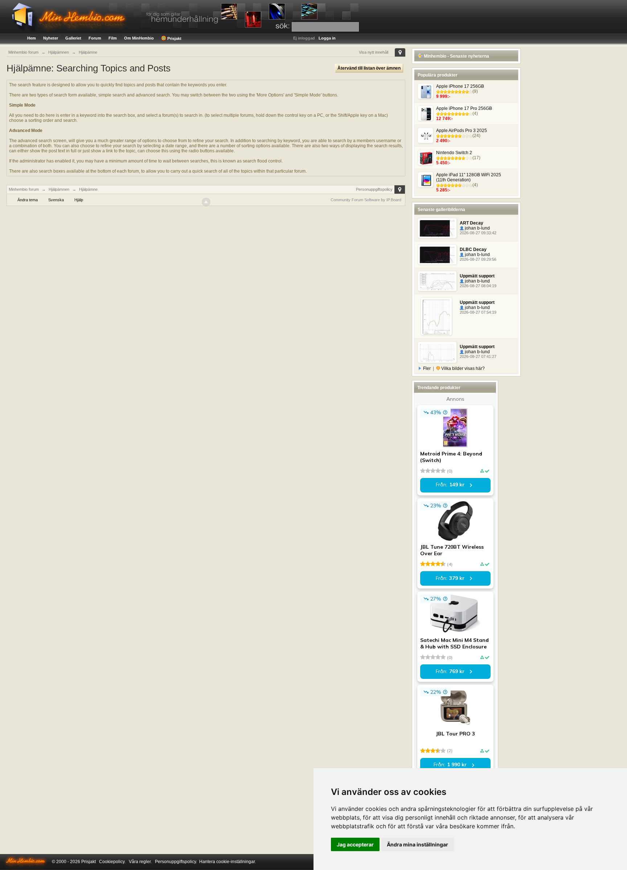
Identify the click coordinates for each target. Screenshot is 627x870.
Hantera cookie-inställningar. (227, 861)
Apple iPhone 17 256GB (460, 86)
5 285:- (443, 190)
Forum (95, 38)
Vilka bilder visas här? (462, 368)
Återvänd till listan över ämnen (369, 68)
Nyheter (50, 38)
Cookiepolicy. (112, 861)
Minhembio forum (24, 189)
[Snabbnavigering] (400, 52)
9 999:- (443, 96)
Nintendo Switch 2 (454, 152)
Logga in (327, 38)
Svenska (56, 200)
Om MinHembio (139, 38)
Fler (427, 368)
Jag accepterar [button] (355, 844)
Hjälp (78, 200)
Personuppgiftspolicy (374, 189)
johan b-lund (477, 228)
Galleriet (73, 38)
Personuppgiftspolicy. (176, 861)
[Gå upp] (206, 202)
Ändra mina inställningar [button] (417, 844)
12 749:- (444, 118)
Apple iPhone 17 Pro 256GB (464, 108)
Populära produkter (438, 75)
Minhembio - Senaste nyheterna (456, 56)
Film (112, 38)
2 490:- (443, 140)
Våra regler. (140, 861)
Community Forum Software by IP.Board (366, 200)
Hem (31, 38)
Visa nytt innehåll (373, 52)
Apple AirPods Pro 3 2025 (461, 130)
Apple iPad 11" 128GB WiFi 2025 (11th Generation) (468, 177)
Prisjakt (173, 38)
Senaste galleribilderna (441, 209)
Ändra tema (27, 200)
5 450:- (443, 162)
